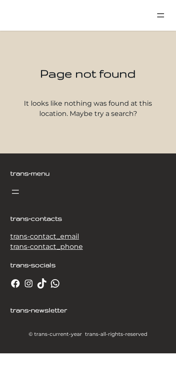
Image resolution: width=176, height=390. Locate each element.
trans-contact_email (44, 236)
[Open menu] (160, 15)
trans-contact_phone (46, 247)
